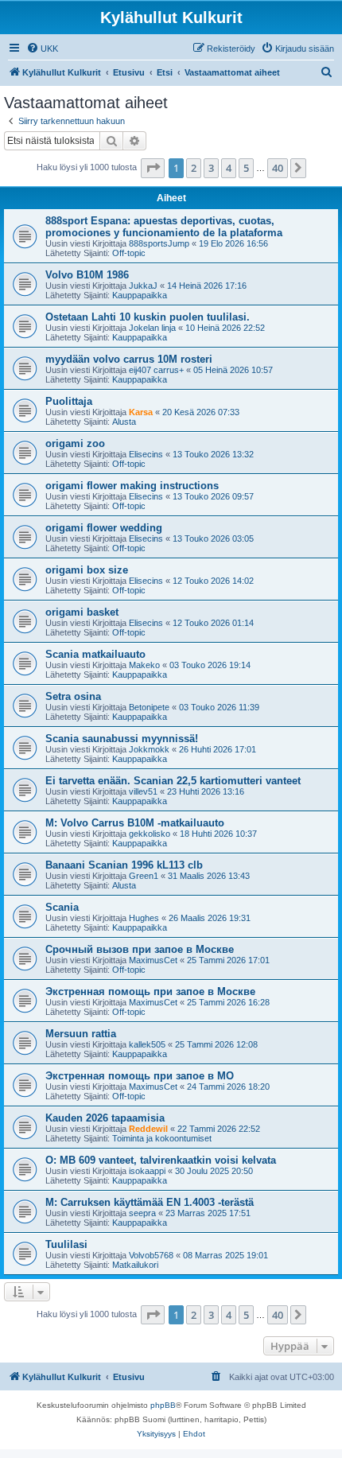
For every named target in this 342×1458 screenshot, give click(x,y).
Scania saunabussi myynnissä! (121, 739)
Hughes (144, 918)
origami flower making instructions (132, 486)
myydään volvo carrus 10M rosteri (128, 359)
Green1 (143, 876)
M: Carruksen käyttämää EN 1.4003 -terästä (149, 1202)
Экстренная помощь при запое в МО (139, 1076)
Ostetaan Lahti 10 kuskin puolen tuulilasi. (147, 317)
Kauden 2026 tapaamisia (105, 1118)
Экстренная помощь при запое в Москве (150, 991)
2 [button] (193, 168)
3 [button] (211, 168)
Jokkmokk (149, 749)
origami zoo (75, 443)
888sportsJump (159, 243)
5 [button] (246, 168)
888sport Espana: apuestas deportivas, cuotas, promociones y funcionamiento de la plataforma (163, 227)
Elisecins (146, 454)
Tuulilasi (66, 1244)
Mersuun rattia (80, 1034)
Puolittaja (68, 401)
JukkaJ (143, 285)
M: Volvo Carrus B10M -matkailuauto (134, 823)
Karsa (141, 412)
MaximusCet (153, 960)
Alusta (124, 421)
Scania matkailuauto (95, 654)
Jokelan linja (152, 327)
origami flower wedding (103, 528)
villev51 (143, 791)
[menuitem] (42, 48)
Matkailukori (135, 1264)
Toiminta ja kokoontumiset (162, 1138)
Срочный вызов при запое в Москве (139, 949)
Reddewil (148, 1128)
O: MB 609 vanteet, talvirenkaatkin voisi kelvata (160, 1160)
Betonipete (149, 707)
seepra (142, 1213)
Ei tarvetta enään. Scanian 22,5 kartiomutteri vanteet (173, 781)
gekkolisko (149, 833)
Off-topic (129, 253)
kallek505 (147, 1044)
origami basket (82, 612)
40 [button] (277, 168)
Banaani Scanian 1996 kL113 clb (124, 865)
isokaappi (147, 1171)
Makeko (144, 665)
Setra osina (73, 696)
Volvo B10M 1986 (87, 275)
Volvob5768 (151, 1255)
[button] (153, 167)
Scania (62, 907)
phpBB (163, 1405)
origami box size (86, 570)
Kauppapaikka (139, 295)
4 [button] (228, 168)
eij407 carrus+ (156, 370)
